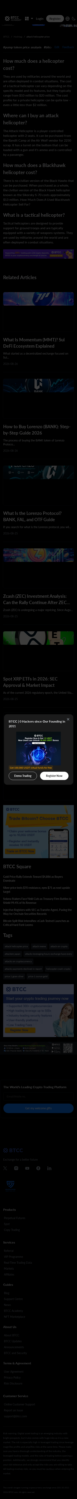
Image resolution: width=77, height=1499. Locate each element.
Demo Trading (23, 775)
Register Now (54, 775)
